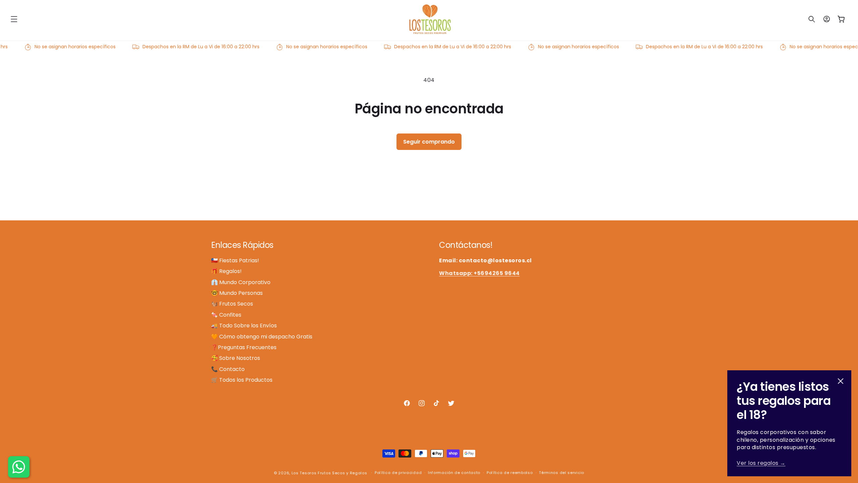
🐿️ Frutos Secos (232, 304)
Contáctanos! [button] (465, 245)
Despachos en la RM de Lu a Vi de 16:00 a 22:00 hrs (194, 46)
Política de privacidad (398, 472)
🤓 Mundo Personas (237, 293)
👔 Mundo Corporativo (240, 282)
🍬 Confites (226, 315)
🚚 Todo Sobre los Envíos (244, 325)
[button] (14, 19)
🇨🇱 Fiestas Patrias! (235, 260)
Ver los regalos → (761, 463)
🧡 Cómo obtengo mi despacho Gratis (261, 336)
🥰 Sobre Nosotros (235, 358)
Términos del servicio (561, 472)
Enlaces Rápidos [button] (242, 245)
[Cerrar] (840, 381)
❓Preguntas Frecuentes (244, 347)
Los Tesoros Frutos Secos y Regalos (329, 473)
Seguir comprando (429, 142)
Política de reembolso (510, 472)
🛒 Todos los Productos (241, 380)
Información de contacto (454, 472)
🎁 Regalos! (226, 271)
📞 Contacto (228, 369)
